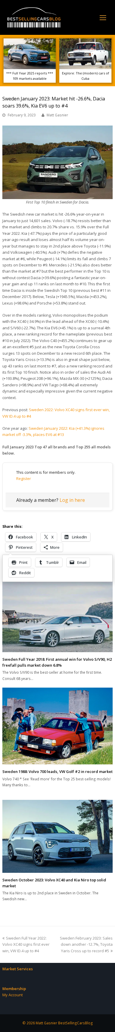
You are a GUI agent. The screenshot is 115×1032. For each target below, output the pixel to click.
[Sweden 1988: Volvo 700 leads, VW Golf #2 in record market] (57, 726)
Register (23, 478)
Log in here (72, 500)
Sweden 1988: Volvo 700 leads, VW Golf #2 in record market (57, 771)
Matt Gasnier (57, 115)
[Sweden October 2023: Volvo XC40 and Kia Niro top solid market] (57, 836)
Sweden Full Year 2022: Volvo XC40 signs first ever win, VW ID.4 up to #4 (26, 944)
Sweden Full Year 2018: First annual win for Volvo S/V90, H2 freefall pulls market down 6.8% (57, 662)
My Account (12, 994)
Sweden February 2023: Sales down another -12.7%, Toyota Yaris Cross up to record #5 (86, 944)
